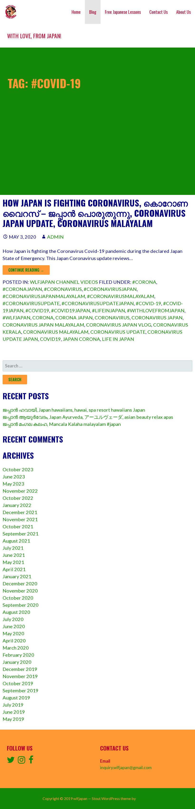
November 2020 (20, 590)
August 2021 (16, 541)
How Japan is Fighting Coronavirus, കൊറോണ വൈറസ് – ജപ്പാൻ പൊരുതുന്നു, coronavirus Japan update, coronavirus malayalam (95, 212)
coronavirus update (118, 332)
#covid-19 (148, 303)
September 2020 (21, 605)
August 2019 (16, 697)
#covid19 (37, 310)
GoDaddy (144, 798)
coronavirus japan (157, 317)
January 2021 (17, 576)
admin (55, 237)
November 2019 (20, 676)
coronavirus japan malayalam (43, 324)
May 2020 (13, 633)
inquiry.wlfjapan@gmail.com (125, 767)
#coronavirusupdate (31, 303)
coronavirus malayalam (55, 332)
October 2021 (18, 526)
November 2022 (20, 491)
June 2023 (14, 476)
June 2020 (14, 626)
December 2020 (20, 583)
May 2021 (13, 562)
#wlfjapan (16, 317)
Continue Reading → (26, 270)
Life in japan (118, 339)
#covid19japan (70, 310)
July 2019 (13, 705)
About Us (183, 12)
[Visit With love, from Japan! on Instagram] (21, 761)
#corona (144, 282)
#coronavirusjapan (110, 289)
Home (76, 12)
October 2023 (18, 469)
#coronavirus (63, 289)
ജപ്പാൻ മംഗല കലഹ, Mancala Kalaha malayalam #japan (62, 424)
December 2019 (20, 669)
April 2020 (14, 640)
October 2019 (18, 683)
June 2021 (14, 555)
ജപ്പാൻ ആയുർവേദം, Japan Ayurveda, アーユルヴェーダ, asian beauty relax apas (88, 417)
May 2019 (13, 719)
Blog (92, 12)
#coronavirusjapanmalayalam (44, 296)
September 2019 (21, 690)
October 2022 (18, 498)
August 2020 (16, 612)
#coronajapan (22, 289)
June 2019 (14, 712)
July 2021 (13, 548)
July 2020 (13, 619)
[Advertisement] (97, 161)
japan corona (81, 339)
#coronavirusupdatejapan (98, 303)
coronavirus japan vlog (118, 324)
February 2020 (18, 655)
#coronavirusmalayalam (120, 296)
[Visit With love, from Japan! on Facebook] (31, 761)
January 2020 (17, 662)
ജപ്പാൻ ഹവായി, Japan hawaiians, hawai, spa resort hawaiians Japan (74, 410)
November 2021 (20, 519)
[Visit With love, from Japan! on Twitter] (11, 761)
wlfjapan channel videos (64, 282)
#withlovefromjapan (156, 310)
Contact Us (158, 12)
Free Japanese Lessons (123, 12)
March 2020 (16, 647)
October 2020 (18, 598)
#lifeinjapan (108, 310)
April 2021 (14, 569)
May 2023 (13, 483)
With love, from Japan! (34, 35)
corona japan (74, 317)
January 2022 (17, 505)
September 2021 (21, 533)
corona (43, 317)
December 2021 (20, 512)
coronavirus (112, 317)
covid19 (50, 339)
